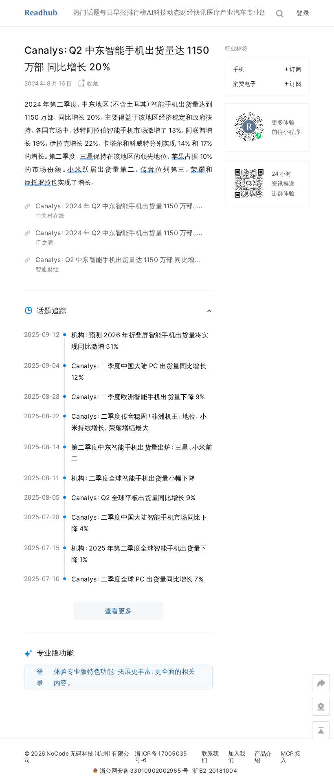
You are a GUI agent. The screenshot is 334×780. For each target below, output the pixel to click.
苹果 (178, 156)
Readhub (48, 13)
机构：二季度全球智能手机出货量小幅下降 (133, 478)
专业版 (257, 12)
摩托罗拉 (37, 182)
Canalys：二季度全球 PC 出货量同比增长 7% (137, 579)
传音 (148, 169)
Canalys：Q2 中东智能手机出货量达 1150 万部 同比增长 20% (118, 260)
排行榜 (137, 12)
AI (150, 12)
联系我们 (210, 757)
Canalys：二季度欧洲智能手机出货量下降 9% (138, 396)
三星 (86, 156)
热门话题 (86, 12)
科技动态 (167, 12)
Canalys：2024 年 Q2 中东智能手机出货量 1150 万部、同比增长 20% (119, 207)
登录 (303, 13)
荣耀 (198, 169)
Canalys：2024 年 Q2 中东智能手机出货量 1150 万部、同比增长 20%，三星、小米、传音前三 (119, 233)
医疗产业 (220, 12)
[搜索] (279, 13)
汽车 (240, 12)
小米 (74, 169)
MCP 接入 (291, 757)
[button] (118, 661)
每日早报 (113, 12)
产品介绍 (263, 757)
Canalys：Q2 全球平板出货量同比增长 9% (133, 497)
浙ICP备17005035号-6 (161, 757)
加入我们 (237, 757)
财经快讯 (193, 12)
